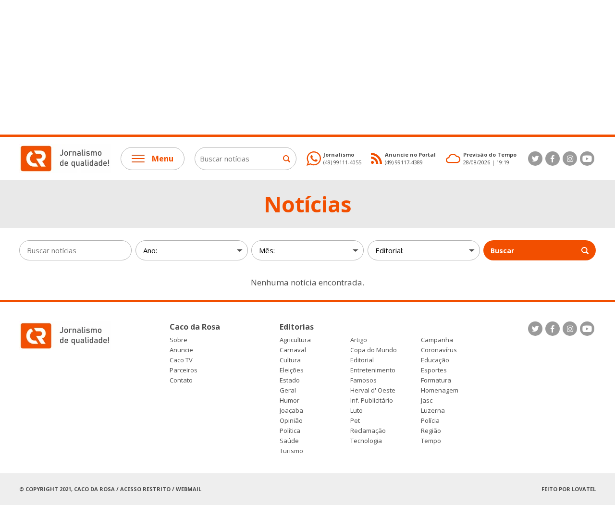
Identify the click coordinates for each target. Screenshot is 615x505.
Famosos (363, 380)
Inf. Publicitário (371, 400)
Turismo (291, 451)
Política (290, 431)
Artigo (358, 340)
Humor (289, 400)
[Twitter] (535, 158)
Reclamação (368, 431)
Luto (356, 410)
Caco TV (181, 360)
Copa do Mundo (373, 350)
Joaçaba (291, 410)
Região (431, 431)
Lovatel (584, 489)
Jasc (426, 400)
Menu (162, 158)
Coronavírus (439, 350)
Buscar (502, 250)
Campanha (437, 340)
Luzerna (433, 410)
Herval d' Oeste (372, 390)
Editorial (362, 360)
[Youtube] (587, 158)
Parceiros (183, 370)
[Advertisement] (288, 67)
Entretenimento (372, 370)
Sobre (178, 340)
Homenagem (439, 390)
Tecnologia (366, 441)
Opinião (291, 421)
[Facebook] (552, 158)
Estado (290, 380)
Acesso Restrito (145, 489)
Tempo (431, 441)
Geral (288, 390)
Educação (435, 360)
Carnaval (293, 350)
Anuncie (181, 350)
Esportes (434, 370)
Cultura (290, 360)
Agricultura (295, 340)
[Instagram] (570, 158)
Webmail (188, 489)
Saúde (289, 441)
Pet (355, 421)
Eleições (292, 370)
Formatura (436, 380)
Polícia (430, 421)
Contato (181, 380)
